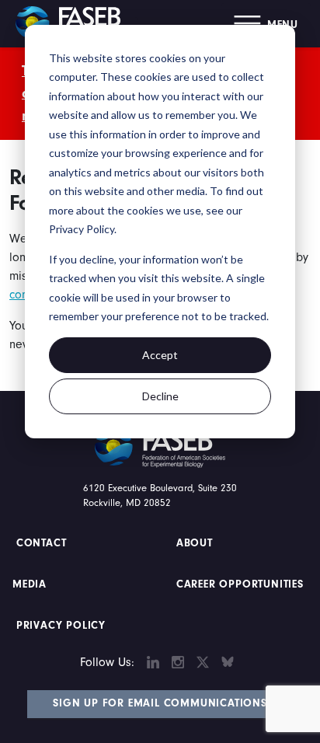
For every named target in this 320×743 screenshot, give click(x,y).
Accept (160, 354)
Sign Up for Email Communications (160, 703)
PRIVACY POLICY (61, 625)
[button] (266, 23)
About (194, 543)
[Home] (73, 23)
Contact (43, 543)
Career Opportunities (238, 584)
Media (29, 584)
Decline (160, 396)
